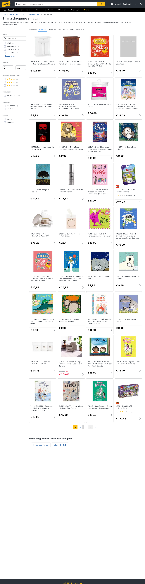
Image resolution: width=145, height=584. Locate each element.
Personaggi (75, 10)
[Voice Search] (16, 4)
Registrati (127, 4)
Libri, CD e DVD (21, 14)
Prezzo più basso (55, 30)
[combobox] (56, 4)
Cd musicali (62, 10)
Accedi (118, 4)
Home (4, 14)
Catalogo (11, 14)
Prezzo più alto (68, 30)
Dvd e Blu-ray (48, 10)
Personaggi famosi (33, 14)
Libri (36, 10)
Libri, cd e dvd (25, 10)
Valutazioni (80, 30)
